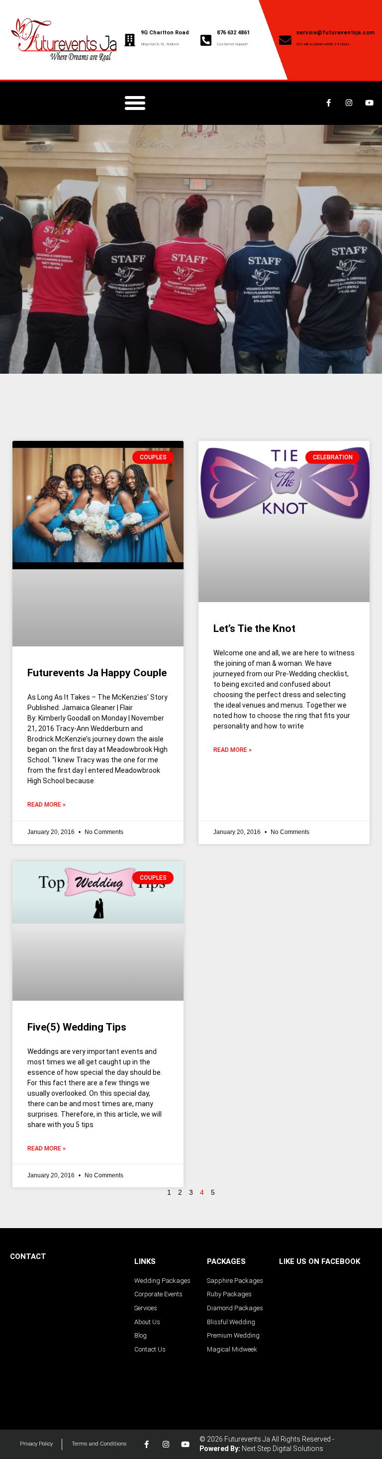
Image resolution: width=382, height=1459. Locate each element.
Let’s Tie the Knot (254, 628)
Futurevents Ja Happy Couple (97, 673)
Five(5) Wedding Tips (76, 1027)
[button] (135, 103)
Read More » (46, 804)
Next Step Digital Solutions (282, 1449)
